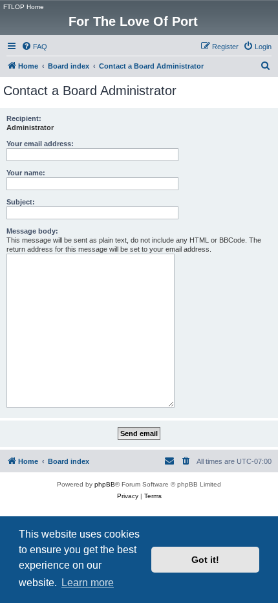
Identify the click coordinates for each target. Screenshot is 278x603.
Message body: (32, 231)
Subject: (20, 202)
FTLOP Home (23, 6)
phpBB (104, 484)
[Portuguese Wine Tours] (267, 9)
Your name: (25, 173)
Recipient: (23, 118)
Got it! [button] (205, 559)
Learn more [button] (87, 582)
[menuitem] (34, 46)
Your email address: (40, 144)
